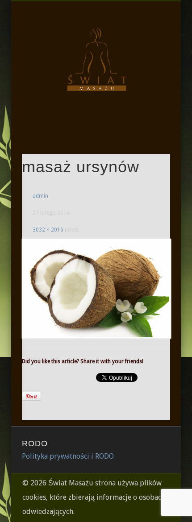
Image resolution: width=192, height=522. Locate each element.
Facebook (95, 124)
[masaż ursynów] (96, 289)
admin (40, 196)
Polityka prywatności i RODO (68, 456)
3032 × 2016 (48, 230)
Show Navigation (148, 80)
